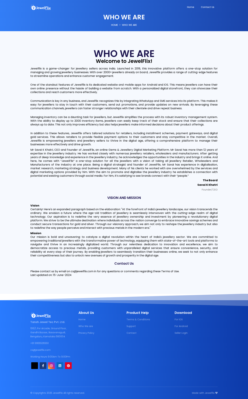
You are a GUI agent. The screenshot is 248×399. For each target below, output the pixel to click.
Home (190, 7)
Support (131, 326)
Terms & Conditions (138, 319)
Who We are (85, 326)
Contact (131, 333)
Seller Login (181, 333)
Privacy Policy (86, 333)
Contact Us (207, 7)
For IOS (179, 319)
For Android (181, 326)
